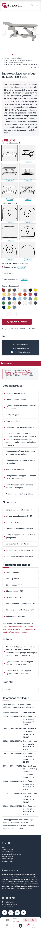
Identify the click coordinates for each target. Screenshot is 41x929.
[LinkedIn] (17, 912)
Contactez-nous (7, 861)
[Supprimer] (4, 314)
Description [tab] (7, 363)
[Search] (14, 925)
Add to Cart (30, 920)
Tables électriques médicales (13, 62)
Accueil (4, 847)
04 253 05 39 (8, 906)
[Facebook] (4, 912)
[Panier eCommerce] (32, 5)
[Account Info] (34, 925)
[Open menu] (20, 925)
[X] (11, 912)
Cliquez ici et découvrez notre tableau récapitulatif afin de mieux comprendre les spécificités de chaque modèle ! (19, 629)
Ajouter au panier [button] (18, 321)
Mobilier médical (16, 58)
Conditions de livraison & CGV (12, 854)
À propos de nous (7, 849)
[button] (3, 31)
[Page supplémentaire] (23, 912)
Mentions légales (7, 852)
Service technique (7, 859)
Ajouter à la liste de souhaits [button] (15, 328)
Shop (7, 58)
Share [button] (33, 328)
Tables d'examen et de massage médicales (18, 60)
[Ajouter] (14, 314)
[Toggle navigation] (37, 5)
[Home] (7, 925)
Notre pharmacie (7, 856)
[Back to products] (35, 68)
